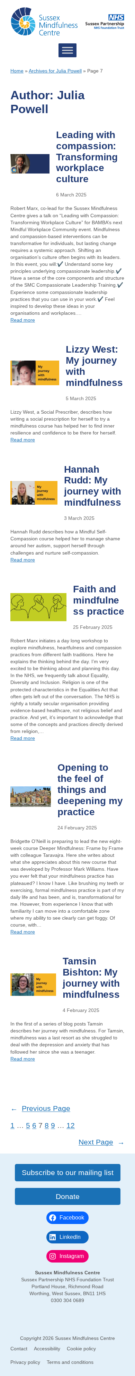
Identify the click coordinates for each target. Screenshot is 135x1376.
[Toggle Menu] (67, 50)
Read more (22, 320)
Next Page (102, 1142)
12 (70, 1125)
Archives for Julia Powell (55, 71)
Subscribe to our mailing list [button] (68, 1172)
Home (17, 71)
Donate (68, 1196)
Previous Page (40, 1108)
